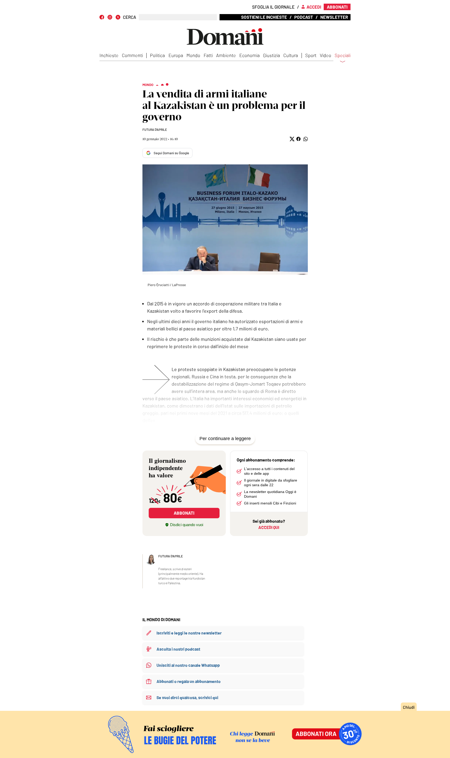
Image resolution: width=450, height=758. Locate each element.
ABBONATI (184, 512)
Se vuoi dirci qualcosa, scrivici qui (187, 697)
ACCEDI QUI (268, 527)
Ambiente (226, 55)
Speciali (343, 55)
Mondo (193, 55)
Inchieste (108, 55)
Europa (175, 55)
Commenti (132, 55)
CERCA (129, 17)
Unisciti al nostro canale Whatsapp (188, 665)
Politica (157, 55)
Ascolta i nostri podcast (178, 648)
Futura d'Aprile (154, 129)
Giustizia (271, 55)
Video (325, 55)
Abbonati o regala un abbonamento (189, 681)
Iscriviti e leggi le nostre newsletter (189, 632)
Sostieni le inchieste (264, 17)
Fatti (208, 55)
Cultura (290, 55)
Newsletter (334, 17)
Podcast (303, 17)
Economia (249, 55)
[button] (291, 139)
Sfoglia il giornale (273, 6)
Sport (310, 55)
